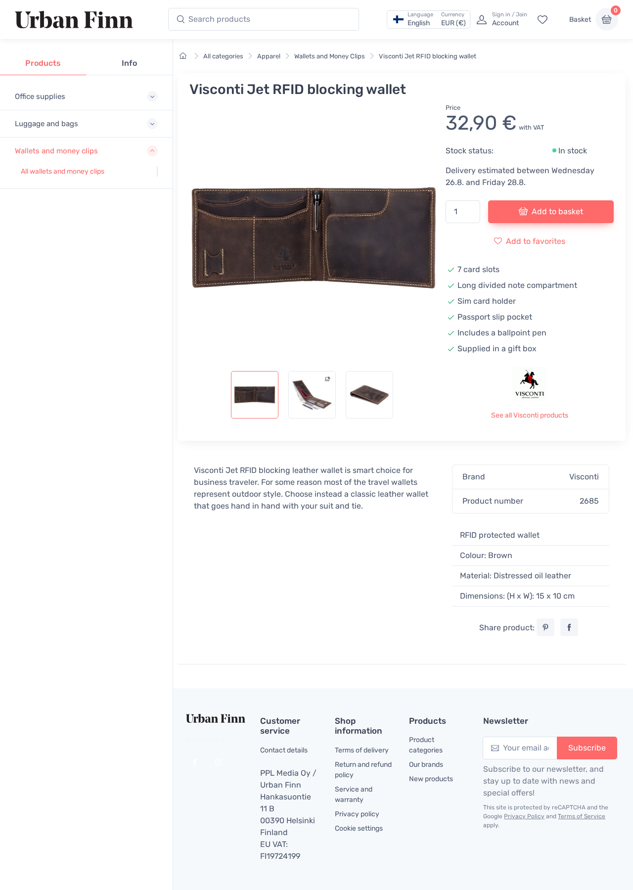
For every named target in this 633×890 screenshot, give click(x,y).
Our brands (426, 764)
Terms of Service (581, 816)
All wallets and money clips (62, 171)
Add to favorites (535, 241)
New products (431, 779)
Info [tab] (129, 63)
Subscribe (587, 747)
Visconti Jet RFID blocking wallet (427, 56)
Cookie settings (359, 828)
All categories (223, 56)
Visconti (584, 476)
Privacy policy (357, 814)
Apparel (268, 56)
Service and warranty (353, 794)
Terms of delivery (362, 750)
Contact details (284, 750)
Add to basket (557, 211)
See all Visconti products (529, 415)
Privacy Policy (524, 816)
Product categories (426, 745)
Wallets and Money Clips (329, 56)
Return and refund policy (363, 769)
